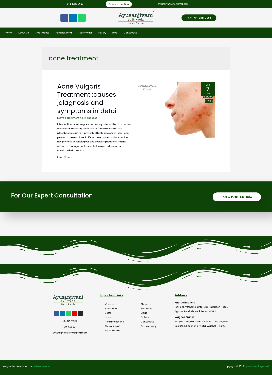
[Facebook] (64, 18)
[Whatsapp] (82, 18)
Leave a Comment (68, 117)
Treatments (42, 32)
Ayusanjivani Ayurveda (257, 366)
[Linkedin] (73, 18)
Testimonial (85, 32)
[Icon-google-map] (74, 313)
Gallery (102, 32)
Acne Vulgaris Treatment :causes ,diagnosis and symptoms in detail (87, 98)
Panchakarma (64, 32)
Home (8, 32)
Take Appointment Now (236, 196)
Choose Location (119, 4)
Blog (114, 32)
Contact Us (130, 32)
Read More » (64, 157)
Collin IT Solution (41, 366)
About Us (23, 32)
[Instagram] (80, 313)
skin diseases (89, 117)
